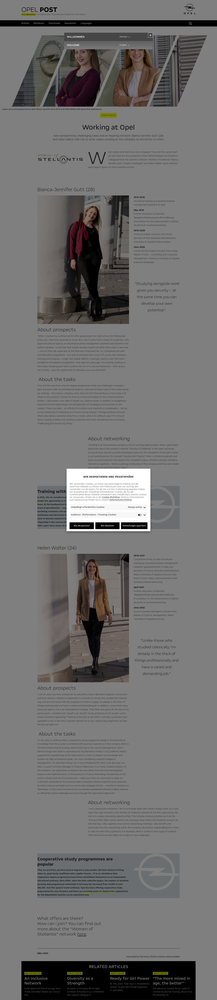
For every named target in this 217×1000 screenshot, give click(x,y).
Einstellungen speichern (134, 525)
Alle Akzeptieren (82, 525)
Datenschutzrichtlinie (121, 499)
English (125, 44)
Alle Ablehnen (107, 525)
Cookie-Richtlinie (111, 497)
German (125, 36)
